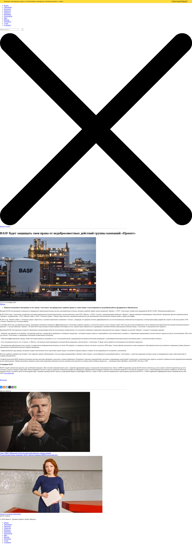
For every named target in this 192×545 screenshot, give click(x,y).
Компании (7, 14)
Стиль (6, 23)
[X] (9, 387)
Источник (3, 380)
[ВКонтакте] (1, 387)
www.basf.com (9, 373)
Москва (6, 20)
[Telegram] (7, 387)
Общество (7, 11)
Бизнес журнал (5, 226)
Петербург (7, 21)
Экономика (8, 7)
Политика (7, 9)
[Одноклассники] (4, 387)
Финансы (7, 12)
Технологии (8, 16)
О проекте (7, 25)
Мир (5, 18)
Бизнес (6, 5)
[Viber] (12, 387)
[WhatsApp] (15, 387)
